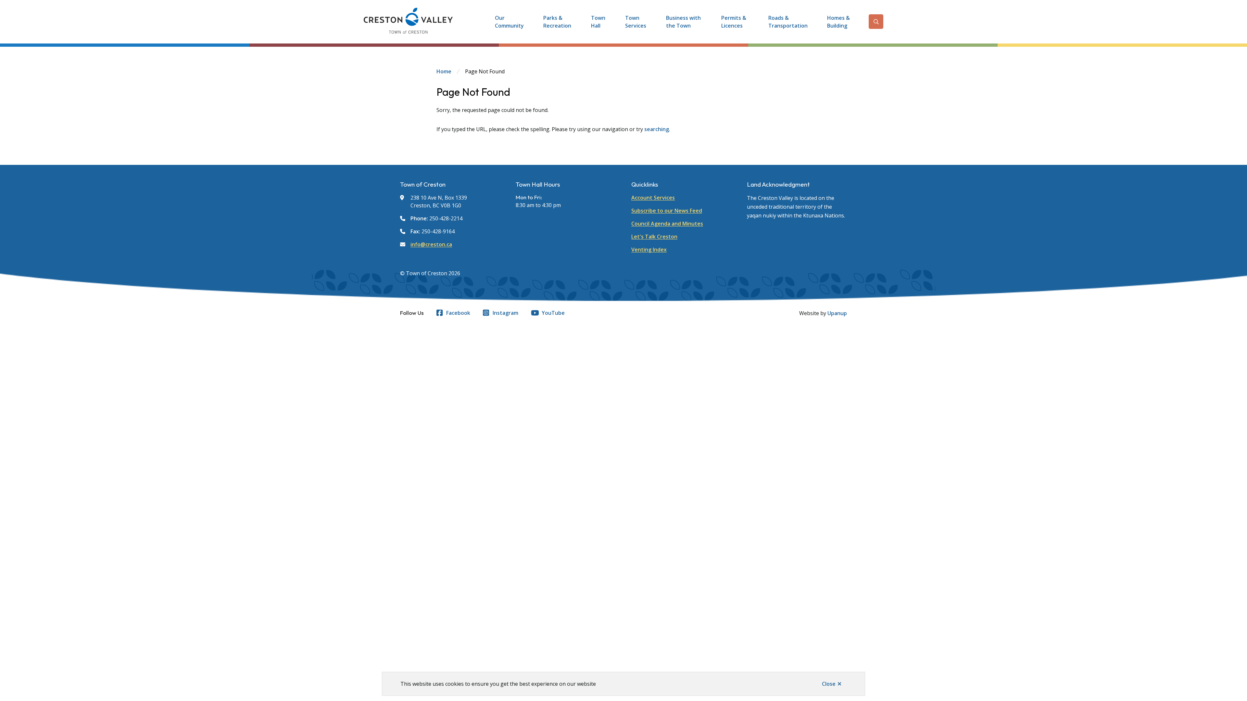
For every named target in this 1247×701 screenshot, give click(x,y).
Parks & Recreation (557, 21)
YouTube (553, 312)
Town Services (635, 21)
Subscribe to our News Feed (666, 210)
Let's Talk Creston (654, 236)
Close (829, 683)
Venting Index (649, 249)
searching (656, 129)
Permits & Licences (733, 21)
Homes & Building (838, 21)
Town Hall (598, 21)
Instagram (505, 312)
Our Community (509, 21)
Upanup (837, 313)
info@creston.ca (431, 244)
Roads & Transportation (788, 21)
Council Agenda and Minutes (667, 223)
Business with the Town (683, 21)
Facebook (458, 312)
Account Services (653, 197)
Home (443, 71)
